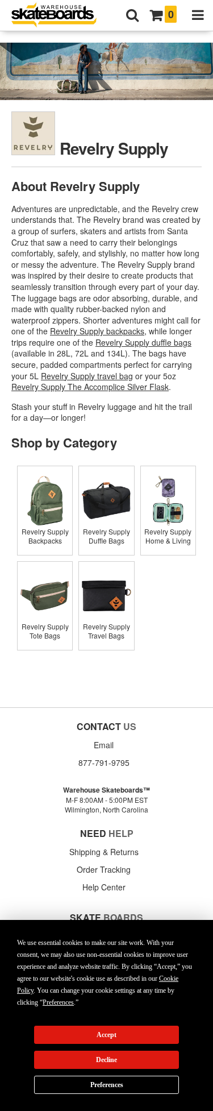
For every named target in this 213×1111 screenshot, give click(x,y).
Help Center (104, 887)
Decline (106, 1060)
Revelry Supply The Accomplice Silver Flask (90, 386)
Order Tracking (104, 869)
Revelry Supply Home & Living (167, 536)
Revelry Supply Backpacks (45, 536)
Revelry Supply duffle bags (143, 342)
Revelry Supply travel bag (87, 376)
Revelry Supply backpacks (97, 331)
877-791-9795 (104, 762)
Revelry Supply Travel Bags (106, 630)
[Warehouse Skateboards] (59, 15)
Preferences (106, 1085)
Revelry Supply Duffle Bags (106, 536)
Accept (106, 1035)
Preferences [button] (58, 1002)
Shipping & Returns (104, 851)
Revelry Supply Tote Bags (45, 630)
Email (104, 745)
